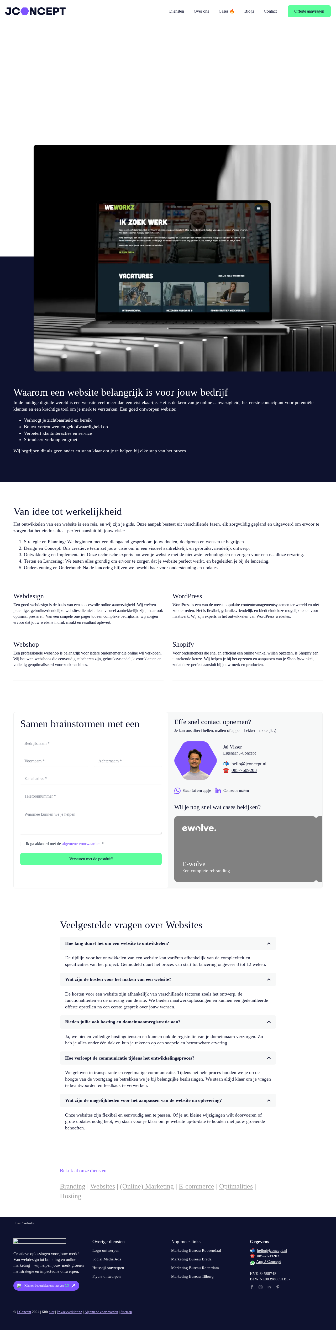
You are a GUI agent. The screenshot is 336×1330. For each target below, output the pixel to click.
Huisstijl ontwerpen (108, 1268)
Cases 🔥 (227, 11)
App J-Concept (268, 1261)
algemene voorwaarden (81, 843)
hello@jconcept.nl (272, 1250)
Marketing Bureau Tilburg (192, 1276)
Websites (102, 1186)
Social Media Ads (106, 1259)
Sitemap (126, 1312)
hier (51, 1312)
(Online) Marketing (147, 1186)
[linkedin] (269, 1287)
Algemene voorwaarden (101, 1312)
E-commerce (196, 1186)
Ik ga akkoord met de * (65, 843)
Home (17, 1223)
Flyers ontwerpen (106, 1276)
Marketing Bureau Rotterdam (195, 1268)
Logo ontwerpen (105, 1250)
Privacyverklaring (69, 1312)
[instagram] (260, 1287)
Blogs (249, 11)
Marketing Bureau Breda (191, 1259)
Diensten (176, 11)
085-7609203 (244, 770)
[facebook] (252, 1287)
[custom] (278, 1287)
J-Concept (24, 1312)
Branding (72, 1186)
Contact (270, 11)
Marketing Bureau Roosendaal (196, 1250)
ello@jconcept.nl (250, 763)
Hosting (70, 1196)
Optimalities (236, 1186)
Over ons (201, 11)
